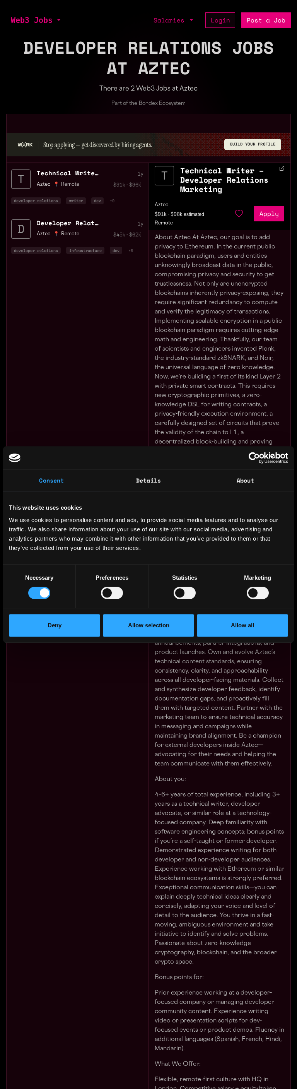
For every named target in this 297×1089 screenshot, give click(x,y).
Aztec (161, 205)
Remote (70, 234)
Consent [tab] (51, 480)
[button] (58, 20)
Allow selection (148, 625)
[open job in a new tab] (282, 168)
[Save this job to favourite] (239, 213)
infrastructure (85, 250)
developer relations (36, 200)
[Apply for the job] (164, 175)
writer (76, 200)
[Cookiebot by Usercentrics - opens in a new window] (254, 458)
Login (220, 20)
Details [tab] (148, 480)
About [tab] (245, 480)
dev (97, 200)
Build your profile (253, 144)
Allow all (242, 625)
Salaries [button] (171, 20)
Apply (269, 213)
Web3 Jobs (32, 20)
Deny (54, 625)
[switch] (112, 593)
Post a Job (266, 20)
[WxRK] (25, 144)
